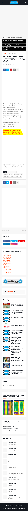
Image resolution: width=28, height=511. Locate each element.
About (9, 508)
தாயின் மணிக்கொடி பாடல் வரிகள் (10, 431)
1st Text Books (7, 255)
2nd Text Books (7, 257)
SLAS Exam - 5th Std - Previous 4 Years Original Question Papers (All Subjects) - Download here (17, 340)
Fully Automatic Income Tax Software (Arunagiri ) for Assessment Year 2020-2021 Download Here (17, 350)
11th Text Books (7, 271)
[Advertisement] (14, 21)
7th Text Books (7, 265)
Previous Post (5, 230)
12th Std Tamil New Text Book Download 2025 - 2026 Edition (18, 325)
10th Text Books (7, 269)
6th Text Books (7, 263)
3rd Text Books (7, 258)
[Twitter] (7, 70)
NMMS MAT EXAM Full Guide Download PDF (17, 304)
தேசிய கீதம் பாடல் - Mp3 (8, 426)
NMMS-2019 (18, 176)
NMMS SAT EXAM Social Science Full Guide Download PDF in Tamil (17, 365)
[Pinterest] (11, 70)
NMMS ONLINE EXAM (8, 174)
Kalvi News (10, 291)
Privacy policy (21, 508)
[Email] (14, 70)
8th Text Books (7, 266)
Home (4, 53)
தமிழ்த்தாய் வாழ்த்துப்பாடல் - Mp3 (10, 428)
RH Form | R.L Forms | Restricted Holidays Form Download (17, 312)
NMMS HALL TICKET (11, 53)
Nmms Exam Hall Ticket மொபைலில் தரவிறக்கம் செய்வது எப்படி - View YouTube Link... (13, 132)
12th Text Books (7, 272)
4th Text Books (7, 260)
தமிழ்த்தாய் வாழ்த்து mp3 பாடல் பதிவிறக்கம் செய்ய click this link (17, 332)
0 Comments (15, 64)
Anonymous (12, 442)
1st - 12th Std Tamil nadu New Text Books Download (13, 41)
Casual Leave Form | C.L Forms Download (18, 318)
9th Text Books (7, 268)
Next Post (23, 230)
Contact (14, 508)
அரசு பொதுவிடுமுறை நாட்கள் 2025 (11, 45)
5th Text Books (7, 262)
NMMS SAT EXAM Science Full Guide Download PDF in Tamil (17, 359)
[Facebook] (4, 70)
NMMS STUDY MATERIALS (9, 176)
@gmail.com (17, 387)
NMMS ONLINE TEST (18, 174)
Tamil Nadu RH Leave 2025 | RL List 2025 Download (13, 48)
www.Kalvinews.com (17, 505)
